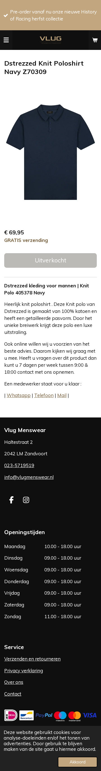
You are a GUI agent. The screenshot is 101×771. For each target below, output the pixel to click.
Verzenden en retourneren (32, 659)
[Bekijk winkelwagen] (95, 40)
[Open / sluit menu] (6, 40)
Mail (61, 395)
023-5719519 (19, 465)
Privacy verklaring (23, 670)
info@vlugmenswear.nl (29, 477)
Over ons (13, 682)
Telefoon (44, 395)
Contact (12, 694)
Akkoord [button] (78, 762)
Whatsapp (19, 395)
